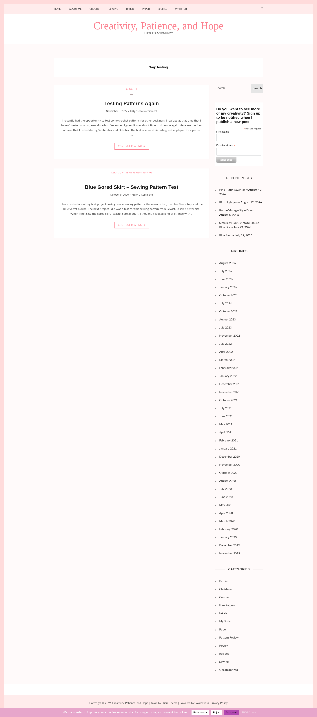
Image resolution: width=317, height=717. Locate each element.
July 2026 (225, 271)
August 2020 (227, 480)
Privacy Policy (219, 703)
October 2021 (228, 400)
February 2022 (228, 367)
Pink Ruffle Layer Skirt (233, 189)
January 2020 (228, 537)
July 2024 (225, 303)
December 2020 (229, 456)
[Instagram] (262, 8)
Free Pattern (227, 605)
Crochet (95, 9)
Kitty (132, 111)
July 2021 (225, 408)
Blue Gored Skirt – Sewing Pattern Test (131, 187)
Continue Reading (130, 146)
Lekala (115, 173)
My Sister (181, 9)
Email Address (225, 145)
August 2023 (227, 319)
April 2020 (226, 513)
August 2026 (227, 263)
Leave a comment (147, 111)
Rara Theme (170, 703)
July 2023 (225, 327)
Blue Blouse (226, 235)
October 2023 (228, 311)
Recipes (162, 9)
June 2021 (226, 416)
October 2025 (228, 295)
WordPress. (203, 703)
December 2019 (229, 545)
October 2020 (228, 472)
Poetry (223, 645)
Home (57, 9)
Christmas (225, 589)
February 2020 (228, 529)
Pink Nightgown (229, 202)
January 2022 (228, 376)
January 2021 (228, 448)
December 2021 (229, 384)
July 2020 (225, 488)
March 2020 (227, 521)
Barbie (130, 9)
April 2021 (226, 432)
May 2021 (225, 424)
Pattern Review (131, 173)
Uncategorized (228, 669)
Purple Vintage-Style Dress (236, 210)
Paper (146, 9)
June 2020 (226, 497)
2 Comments (146, 195)
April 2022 (226, 351)
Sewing (113, 9)
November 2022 (229, 335)
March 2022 (227, 359)
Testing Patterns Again (131, 103)
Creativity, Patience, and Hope (158, 25)
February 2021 (228, 440)
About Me (75, 9)
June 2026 (226, 279)
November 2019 (229, 553)
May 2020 (225, 505)
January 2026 (228, 287)
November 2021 (229, 392)
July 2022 (225, 343)
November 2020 (229, 464)
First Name (222, 131)
